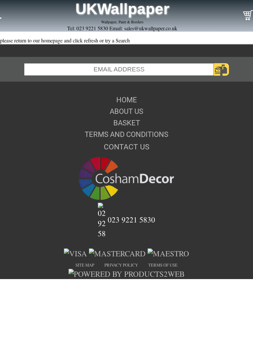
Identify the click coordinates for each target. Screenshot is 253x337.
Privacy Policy (121, 265)
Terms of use (163, 265)
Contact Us (127, 146)
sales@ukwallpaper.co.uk (150, 28)
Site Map (84, 265)
